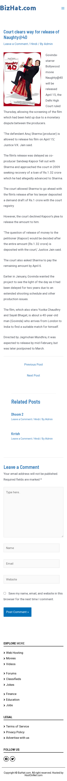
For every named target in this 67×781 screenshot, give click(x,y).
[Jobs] (33, 705)
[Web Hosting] (33, 653)
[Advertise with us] (33, 738)
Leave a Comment (16, 44)
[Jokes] (33, 685)
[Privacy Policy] (33, 732)
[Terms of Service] (33, 726)
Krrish (15, 433)
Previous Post (33, 364)
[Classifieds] (33, 679)
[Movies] (33, 658)
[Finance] (33, 694)
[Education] (33, 700)
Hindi (34, 44)
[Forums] (33, 673)
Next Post (33, 375)
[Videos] (33, 664)
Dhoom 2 (17, 414)
